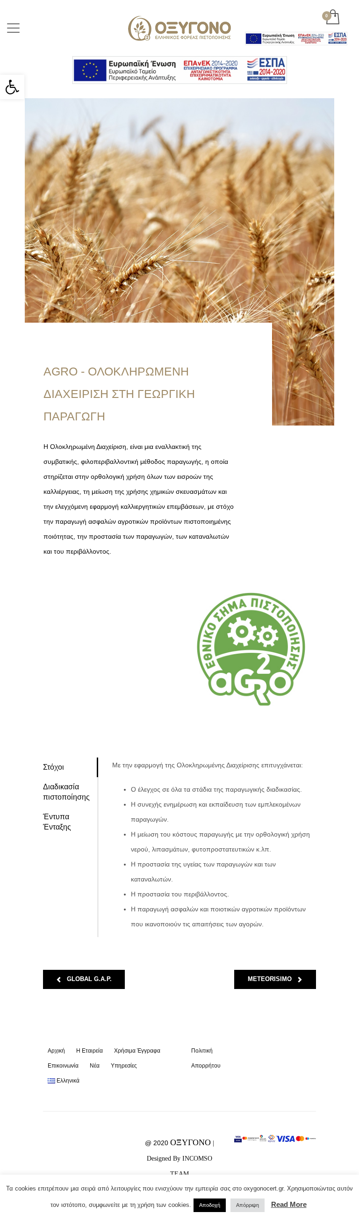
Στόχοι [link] (53, 767)
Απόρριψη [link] (247, 1205)
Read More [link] (289, 1204)
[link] (12, 87)
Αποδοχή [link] (209, 1205)
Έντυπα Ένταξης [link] (57, 822)
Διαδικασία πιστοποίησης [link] (66, 792)
